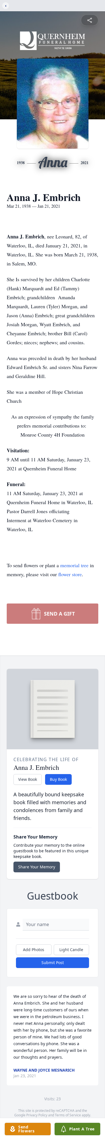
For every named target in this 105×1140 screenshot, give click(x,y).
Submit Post (52, 962)
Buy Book (58, 779)
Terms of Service (68, 1115)
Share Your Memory (36, 866)
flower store (70, 574)
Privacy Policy (36, 1115)
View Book (27, 779)
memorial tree (74, 565)
